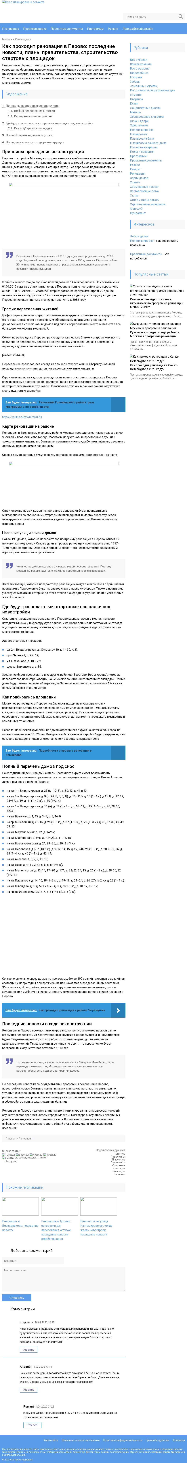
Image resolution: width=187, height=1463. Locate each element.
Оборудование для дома (147, 116)
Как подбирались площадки (30, 128)
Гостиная (136, 77)
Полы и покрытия (142, 151)
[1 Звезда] (9, 1154)
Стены (134, 195)
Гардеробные (139, 73)
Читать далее (139, 236)
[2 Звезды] (23, 1154)
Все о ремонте (140, 68)
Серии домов (139, 178)
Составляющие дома (144, 191)
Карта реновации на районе (30, 116)
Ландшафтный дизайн (138, 28)
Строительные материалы (148, 204)
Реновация (137, 173)
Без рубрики (138, 59)
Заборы (135, 81)
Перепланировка (35, 28)
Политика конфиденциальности (122, 1440)
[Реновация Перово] (63, 483)
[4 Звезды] (50, 1154)
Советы (135, 182)
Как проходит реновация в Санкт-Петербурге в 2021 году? (154, 367)
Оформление (139, 125)
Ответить (29, 1349)
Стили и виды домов (144, 200)
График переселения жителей (31, 111)
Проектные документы (67, 28)
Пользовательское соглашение (81, 1440)
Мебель (135, 112)
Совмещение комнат (144, 186)
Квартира (136, 99)
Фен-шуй (136, 208)
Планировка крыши (143, 147)
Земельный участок (143, 86)
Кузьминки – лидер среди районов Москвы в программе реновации (154, 334)
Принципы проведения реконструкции (30, 105)
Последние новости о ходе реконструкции (33, 142)
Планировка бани (142, 138)
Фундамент (138, 213)
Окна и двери (139, 121)
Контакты (179, 1440)
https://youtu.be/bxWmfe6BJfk (22, 417)
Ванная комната (141, 64)
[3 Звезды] (36, 1154)
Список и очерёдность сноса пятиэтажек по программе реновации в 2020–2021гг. (156, 303)
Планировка (10, 28)
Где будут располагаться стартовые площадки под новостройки (47, 123)
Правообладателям (157, 1440)
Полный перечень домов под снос (27, 135)
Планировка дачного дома (148, 143)
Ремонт (113, 28)
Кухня (134, 103)
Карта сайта (51, 1440)
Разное (135, 165)
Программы (95, 28)
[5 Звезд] (8, 1157)
